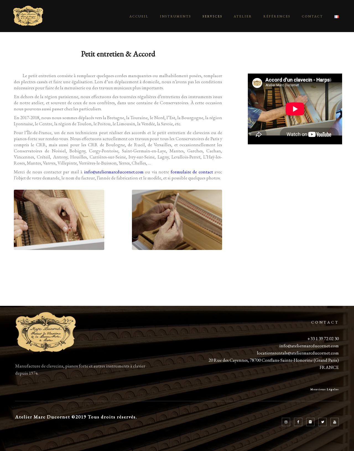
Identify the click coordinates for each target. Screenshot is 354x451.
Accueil (139, 16)
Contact (312, 16)
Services (212, 16)
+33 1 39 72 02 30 (323, 338)
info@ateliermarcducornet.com (114, 172)
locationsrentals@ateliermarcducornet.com (298, 353)
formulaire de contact (192, 172)
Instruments (175, 16)
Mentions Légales (324, 389)
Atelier (243, 16)
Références (276, 16)
